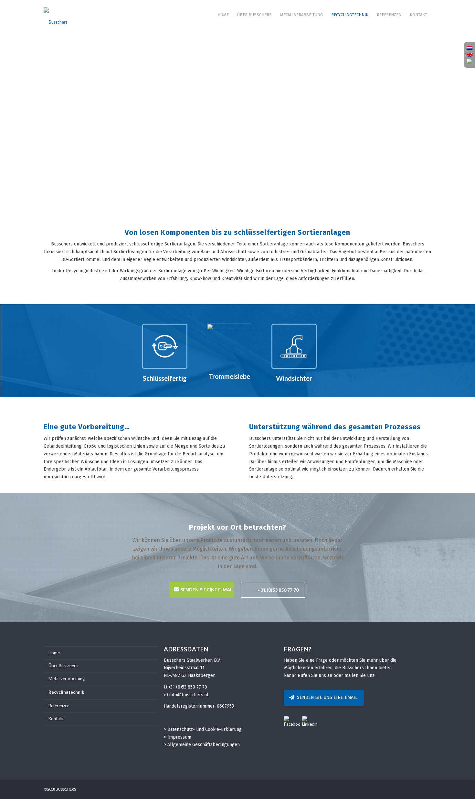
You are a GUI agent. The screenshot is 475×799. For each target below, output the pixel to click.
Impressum (179, 737)
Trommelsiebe (229, 376)
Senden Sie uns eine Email (327, 697)
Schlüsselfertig (165, 378)
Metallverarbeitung (66, 678)
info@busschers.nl (188, 695)
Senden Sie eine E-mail (207, 589)
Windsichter (294, 378)
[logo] (56, 14)
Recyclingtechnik (66, 692)
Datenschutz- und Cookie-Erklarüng (204, 729)
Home (54, 652)
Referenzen (58, 705)
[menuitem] (223, 14)
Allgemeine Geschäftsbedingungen (203, 744)
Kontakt (56, 718)
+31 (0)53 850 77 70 (278, 590)
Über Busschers (63, 665)
